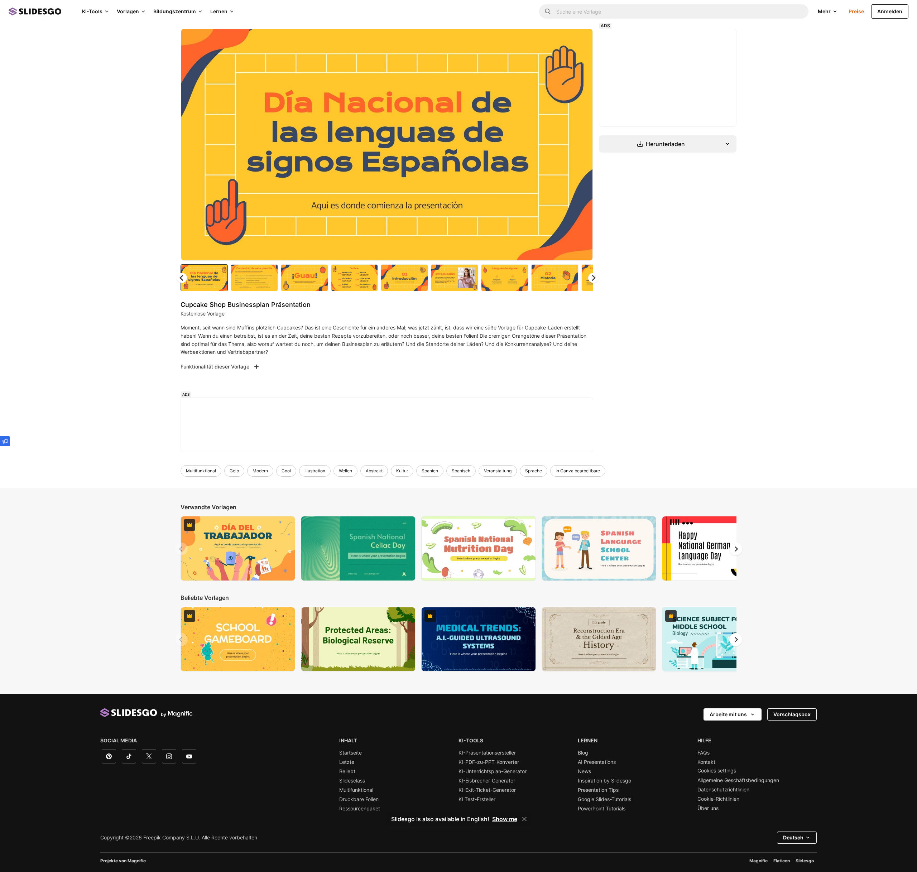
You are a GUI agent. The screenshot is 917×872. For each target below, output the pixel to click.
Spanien (430, 470)
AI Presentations (597, 762)
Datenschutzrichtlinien (723, 789)
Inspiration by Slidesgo (604, 781)
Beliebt (347, 771)
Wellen (345, 470)
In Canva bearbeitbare (578, 470)
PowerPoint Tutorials (601, 808)
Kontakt (706, 762)
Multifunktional (201, 470)
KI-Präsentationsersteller (487, 753)
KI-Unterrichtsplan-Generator (492, 771)
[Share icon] (580, 40)
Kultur (402, 470)
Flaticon (781, 860)
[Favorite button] (562, 40)
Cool (286, 470)
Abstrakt (374, 470)
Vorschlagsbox (792, 714)
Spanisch (461, 470)
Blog (583, 753)
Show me (504, 819)
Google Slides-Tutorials (604, 799)
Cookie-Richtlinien (718, 799)
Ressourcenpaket (359, 808)
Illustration (314, 470)
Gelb (234, 470)
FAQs (703, 753)
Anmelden (889, 11)
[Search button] (547, 11)
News (584, 771)
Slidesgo (805, 860)
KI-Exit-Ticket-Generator (487, 790)
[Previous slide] (181, 549)
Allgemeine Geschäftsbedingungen (738, 780)
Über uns (708, 808)
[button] (593, 278)
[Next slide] (582, 144)
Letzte (346, 762)
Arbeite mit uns (728, 714)
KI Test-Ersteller (476, 799)
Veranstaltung (498, 470)
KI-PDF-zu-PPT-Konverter (488, 762)
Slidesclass (352, 781)
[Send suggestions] (5, 441)
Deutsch (793, 837)
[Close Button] (524, 819)
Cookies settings (716, 771)
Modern (260, 470)
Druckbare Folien (359, 799)
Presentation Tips (598, 790)
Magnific (758, 860)
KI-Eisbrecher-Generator (486, 781)
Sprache (533, 470)
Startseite (350, 753)
